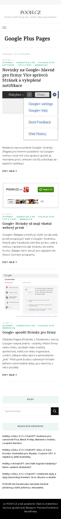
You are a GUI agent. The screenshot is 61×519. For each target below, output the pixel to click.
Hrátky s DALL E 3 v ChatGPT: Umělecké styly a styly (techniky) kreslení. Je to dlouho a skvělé (29, 475)
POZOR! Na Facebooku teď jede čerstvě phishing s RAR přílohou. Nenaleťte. (25, 486)
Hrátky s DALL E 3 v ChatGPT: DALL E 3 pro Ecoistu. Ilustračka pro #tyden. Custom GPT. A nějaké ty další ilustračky (29, 453)
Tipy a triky (25, 65)
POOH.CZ (30, 12)
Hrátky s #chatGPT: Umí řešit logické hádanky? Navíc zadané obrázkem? (29, 465)
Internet (7, 63)
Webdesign (41, 65)
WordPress (30, 511)
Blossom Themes (36, 507)
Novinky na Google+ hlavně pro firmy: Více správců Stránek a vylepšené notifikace (28, 78)
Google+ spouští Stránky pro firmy (29, 332)
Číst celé (8, 171)
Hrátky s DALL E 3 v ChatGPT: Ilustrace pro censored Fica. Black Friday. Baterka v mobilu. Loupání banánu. (29, 440)
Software (8, 65)
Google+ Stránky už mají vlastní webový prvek (26, 226)
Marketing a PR (26, 63)
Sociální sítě (46, 63)
